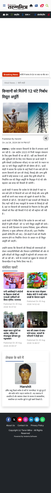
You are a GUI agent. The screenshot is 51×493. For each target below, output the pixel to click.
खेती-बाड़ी (21, 83)
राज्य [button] (27, 14)
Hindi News (9, 83)
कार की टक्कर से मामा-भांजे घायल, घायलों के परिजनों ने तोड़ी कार (36, 333)
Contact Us (23, 425)
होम (6, 14)
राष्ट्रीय (16, 14)
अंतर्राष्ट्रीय (41, 14)
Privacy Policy (37, 425)
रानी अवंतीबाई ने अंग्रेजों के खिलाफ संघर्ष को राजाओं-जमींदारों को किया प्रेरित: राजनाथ (13, 295)
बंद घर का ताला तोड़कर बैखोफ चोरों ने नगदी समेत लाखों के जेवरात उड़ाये (37, 294)
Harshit (25, 386)
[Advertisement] (25, 44)
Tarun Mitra (27, 430)
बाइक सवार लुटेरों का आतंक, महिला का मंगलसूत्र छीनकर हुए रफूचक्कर (12, 334)
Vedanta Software (30, 436)
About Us (10, 425)
